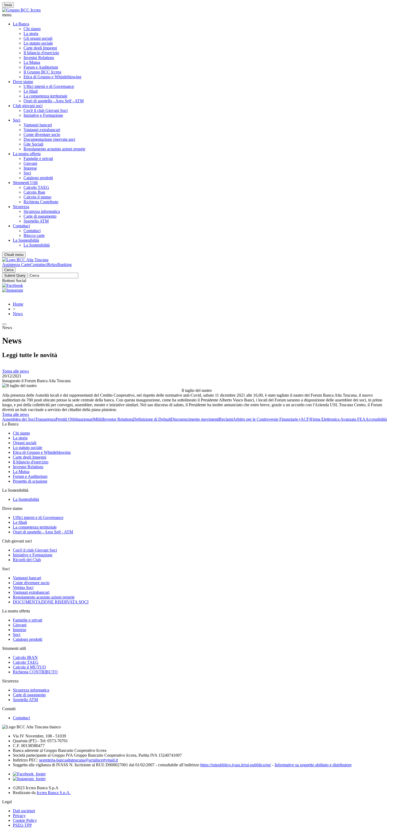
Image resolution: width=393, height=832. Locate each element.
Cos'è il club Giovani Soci (46, 110)
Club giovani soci (28, 105)
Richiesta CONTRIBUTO (35, 672)
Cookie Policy (25, 820)
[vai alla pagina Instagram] (29, 778)
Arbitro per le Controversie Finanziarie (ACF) (271, 419)
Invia (8, 5)
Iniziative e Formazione (43, 115)
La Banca (21, 24)
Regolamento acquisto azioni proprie (54, 149)
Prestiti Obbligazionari (74, 419)
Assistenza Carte (16, 264)
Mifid (98, 419)
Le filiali (31, 91)
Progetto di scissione (30, 481)
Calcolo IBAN (25, 657)
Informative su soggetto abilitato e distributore (313, 765)
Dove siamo (23, 81)
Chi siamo (32, 28)
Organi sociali (24, 442)
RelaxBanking (59, 264)
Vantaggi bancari (38, 125)
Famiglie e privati (38, 158)
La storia (31, 33)
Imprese (30, 168)
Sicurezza (21, 206)
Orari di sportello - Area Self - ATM (54, 101)
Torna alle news (15, 371)
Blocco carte (34, 235)
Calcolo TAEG (36, 187)
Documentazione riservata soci (49, 139)
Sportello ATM (36, 221)
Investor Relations (39, 57)
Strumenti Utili (25, 182)
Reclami (226, 419)
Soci (16, 120)
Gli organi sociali (38, 38)
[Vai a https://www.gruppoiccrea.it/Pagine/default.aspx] (21, 10)
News (18, 313)
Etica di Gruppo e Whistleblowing (52, 77)
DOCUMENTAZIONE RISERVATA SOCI (50, 602)
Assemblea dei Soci (18, 419)
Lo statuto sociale (38, 43)
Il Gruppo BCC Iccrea (42, 72)
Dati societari (24, 810)
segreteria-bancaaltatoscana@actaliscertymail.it (78, 760)
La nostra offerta (27, 153)
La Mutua (32, 62)
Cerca (8, 270)
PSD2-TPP (22, 825)
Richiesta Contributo (41, 202)
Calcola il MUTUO (29, 667)
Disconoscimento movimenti (195, 419)
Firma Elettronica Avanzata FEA (337, 419)
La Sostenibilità (26, 240)
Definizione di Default (152, 419)
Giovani (30, 163)
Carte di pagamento (40, 216)
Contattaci (21, 226)
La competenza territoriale (45, 96)
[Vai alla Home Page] (25, 259)
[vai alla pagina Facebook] (29, 774)
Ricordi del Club (27, 559)
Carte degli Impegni (40, 48)
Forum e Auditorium (41, 67)
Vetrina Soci (23, 587)
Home (18, 304)
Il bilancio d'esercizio (41, 52)
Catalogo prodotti (38, 177)
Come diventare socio (42, 134)
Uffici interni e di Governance (49, 86)
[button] (196, 15)
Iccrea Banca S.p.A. (54, 792)
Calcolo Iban (34, 192)
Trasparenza (45, 419)
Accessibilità (376, 419)
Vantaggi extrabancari (42, 129)
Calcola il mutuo (37, 197)
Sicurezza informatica (42, 211)
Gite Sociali (33, 144)
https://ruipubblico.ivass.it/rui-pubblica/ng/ (235, 765)
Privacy (19, 815)
